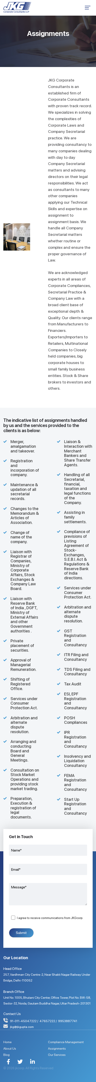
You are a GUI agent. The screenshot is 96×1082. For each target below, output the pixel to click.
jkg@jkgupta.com (22, 1027)
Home (7, 1042)
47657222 (47, 1021)
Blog (6, 1055)
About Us (9, 1048)
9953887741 (67, 1021)
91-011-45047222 (23, 1021)
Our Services (57, 1055)
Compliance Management (66, 1042)
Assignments (57, 1048)
